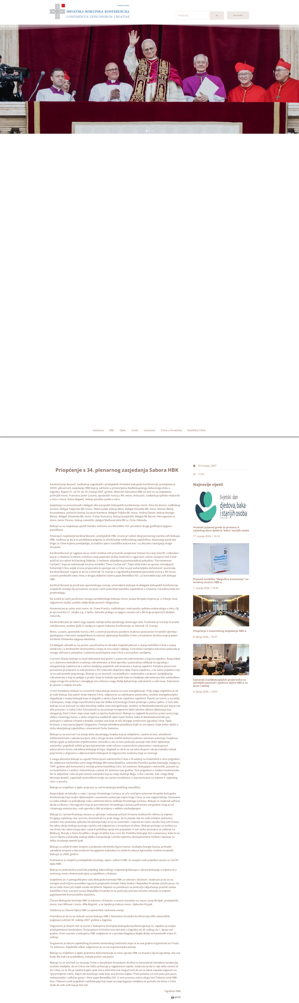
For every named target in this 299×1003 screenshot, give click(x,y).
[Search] (217, 15)
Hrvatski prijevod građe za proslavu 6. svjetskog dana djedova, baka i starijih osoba (221, 529)
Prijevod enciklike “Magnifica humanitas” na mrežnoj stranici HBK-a (221, 580)
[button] (146, 131)
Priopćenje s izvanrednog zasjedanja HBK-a (219, 631)
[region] (149, 79)
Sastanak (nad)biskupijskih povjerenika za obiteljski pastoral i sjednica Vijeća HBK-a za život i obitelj (220, 682)
